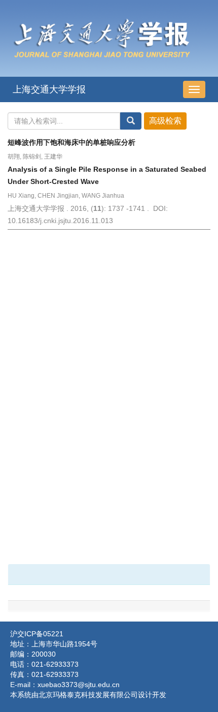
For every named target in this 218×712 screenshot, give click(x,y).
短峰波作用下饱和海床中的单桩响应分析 (71, 142)
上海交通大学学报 (49, 89)
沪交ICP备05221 (36, 634)
